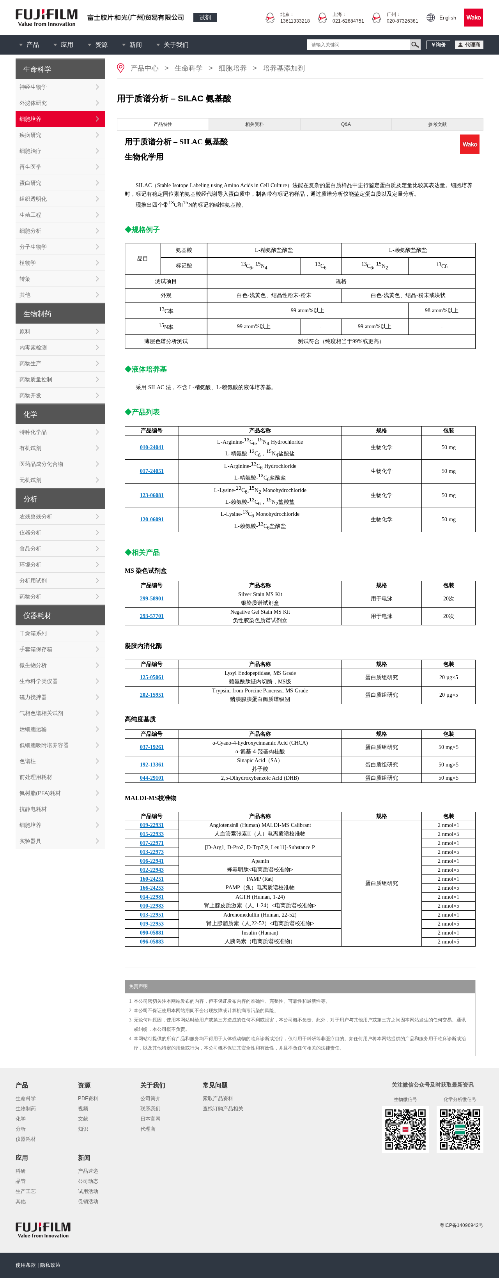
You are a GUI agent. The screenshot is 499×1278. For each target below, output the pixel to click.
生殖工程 (30, 215)
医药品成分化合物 (41, 464)
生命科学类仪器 (38, 681)
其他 (24, 295)
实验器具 (30, 841)
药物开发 (30, 395)
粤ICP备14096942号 (461, 1225)
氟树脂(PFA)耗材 (40, 793)
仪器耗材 (26, 1139)
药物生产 (30, 363)
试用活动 (88, 1191)
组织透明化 (33, 199)
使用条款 (26, 1265)
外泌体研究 (33, 103)
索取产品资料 (218, 1098)
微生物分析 (33, 665)
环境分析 (30, 564)
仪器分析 (30, 532)
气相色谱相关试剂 (41, 713)
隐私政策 (50, 1265)
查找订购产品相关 (223, 1109)
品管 (21, 1181)
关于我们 (176, 44)
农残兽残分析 (35, 516)
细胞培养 (30, 119)
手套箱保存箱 (35, 649)
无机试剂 (30, 480)
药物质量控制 (35, 379)
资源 (101, 44)
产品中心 (145, 68)
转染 (24, 279)
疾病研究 (30, 135)
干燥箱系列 (33, 633)
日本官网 (150, 1119)
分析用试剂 (33, 580)
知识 (83, 1129)
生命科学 (189, 68)
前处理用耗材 (35, 777)
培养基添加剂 (284, 68)
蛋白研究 (30, 183)
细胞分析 (30, 231)
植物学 (27, 263)
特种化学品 (33, 432)
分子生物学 (33, 247)
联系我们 (150, 1109)
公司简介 (150, 1098)
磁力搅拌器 (33, 697)
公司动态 (88, 1181)
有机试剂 (30, 448)
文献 (83, 1119)
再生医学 (30, 167)
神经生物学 (33, 87)
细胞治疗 (30, 151)
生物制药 (26, 1109)
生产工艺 (26, 1191)
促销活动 (88, 1201)
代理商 (148, 1129)
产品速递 (88, 1171)
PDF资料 (88, 1098)
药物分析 (30, 596)
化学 (21, 1119)
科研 (21, 1171)
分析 (21, 1129)
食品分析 (30, 548)
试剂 (205, 17)
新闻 (135, 44)
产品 (33, 44)
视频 (83, 1109)
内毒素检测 (33, 347)
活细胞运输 (33, 729)
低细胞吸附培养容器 (44, 745)
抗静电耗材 (33, 809)
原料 (24, 331)
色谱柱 (27, 761)
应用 (67, 44)
